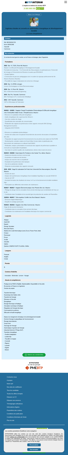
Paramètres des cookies (14, 410)
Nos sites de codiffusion (14, 387)
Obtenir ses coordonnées (35, 355)
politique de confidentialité (17, 437)
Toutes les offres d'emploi (15, 393)
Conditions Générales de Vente (16, 417)
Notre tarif (10, 383)
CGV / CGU (59, 435)
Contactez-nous (12, 377)
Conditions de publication (15, 413)
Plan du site (10, 420)
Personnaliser (34, 445)
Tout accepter (34, 449)
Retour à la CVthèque (34, 14)
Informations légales (13, 407)
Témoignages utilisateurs (15, 403)
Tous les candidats (13, 390)
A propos (9, 380)
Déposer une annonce (14, 400)
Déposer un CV (12, 397)
